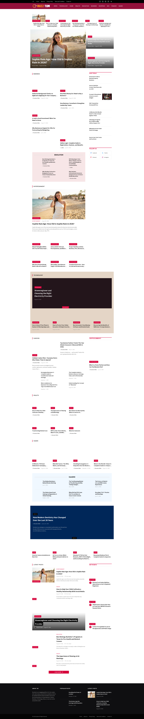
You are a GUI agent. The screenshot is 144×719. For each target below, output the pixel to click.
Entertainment (36, 20)
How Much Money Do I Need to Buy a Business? (71, 94)
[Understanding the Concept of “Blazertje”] (64, 386)
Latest (54, 322)
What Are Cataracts (74, 431)
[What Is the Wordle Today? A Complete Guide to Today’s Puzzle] (103, 453)
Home (37, 1)
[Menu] (33, 1)
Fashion (35, 355)
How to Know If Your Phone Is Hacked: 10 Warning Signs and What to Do (40, 326)
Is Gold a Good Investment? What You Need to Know (44, 119)
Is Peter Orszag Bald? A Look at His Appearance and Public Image (102, 627)
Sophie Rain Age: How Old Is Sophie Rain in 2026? (38, 25)
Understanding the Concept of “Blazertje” (76, 384)
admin (62, 147)
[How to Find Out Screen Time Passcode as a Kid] (107, 88)
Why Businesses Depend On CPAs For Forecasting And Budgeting (43, 129)
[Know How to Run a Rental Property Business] (107, 79)
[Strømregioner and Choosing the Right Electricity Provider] (65, 18)
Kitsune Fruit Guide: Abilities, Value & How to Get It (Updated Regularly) (101, 584)
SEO (108, 6)
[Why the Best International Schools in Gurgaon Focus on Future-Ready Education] (64, 174)
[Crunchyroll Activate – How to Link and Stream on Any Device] (77, 257)
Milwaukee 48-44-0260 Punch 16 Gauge (95, 129)
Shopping (102, 6)
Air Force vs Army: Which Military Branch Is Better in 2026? (60, 556)
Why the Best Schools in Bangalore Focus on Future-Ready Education (49, 173)
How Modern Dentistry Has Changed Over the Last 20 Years (49, 519)
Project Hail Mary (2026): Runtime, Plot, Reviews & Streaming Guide (76, 247)
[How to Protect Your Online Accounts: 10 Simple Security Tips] (62, 317)
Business (94, 6)
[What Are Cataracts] (77, 423)
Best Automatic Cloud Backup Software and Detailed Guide (81, 326)
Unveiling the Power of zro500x (75, 693)
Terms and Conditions (59, 1)
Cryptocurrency (94, 361)
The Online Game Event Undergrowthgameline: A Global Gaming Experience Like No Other (50, 494)
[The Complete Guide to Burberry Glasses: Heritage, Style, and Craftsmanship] (64, 375)
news (55, 6)
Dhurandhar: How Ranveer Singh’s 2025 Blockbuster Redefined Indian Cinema (58, 265)
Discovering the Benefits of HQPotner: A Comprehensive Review (102, 326)
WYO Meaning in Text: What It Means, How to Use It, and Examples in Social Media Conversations (75, 162)
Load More (58, 672)
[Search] (111, 1)
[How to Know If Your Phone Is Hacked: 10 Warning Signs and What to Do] (41, 317)
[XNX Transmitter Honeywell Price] (107, 105)
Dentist (74, 538)
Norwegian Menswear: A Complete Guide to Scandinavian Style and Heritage (47, 375)
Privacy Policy (50, 1)
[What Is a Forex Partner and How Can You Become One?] (100, 351)
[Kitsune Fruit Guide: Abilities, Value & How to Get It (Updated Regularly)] (100, 574)
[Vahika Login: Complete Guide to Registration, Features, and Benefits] (72, 133)
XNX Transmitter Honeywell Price (93, 104)
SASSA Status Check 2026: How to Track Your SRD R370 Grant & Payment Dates (101, 606)
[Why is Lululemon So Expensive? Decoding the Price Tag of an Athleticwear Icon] (36, 386)
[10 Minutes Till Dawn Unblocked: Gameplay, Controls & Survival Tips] (41, 453)
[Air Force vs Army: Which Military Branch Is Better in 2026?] (62, 548)
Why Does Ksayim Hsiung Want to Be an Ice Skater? (39, 265)
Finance (114, 6)
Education (85, 6)
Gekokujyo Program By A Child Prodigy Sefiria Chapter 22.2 (94, 121)
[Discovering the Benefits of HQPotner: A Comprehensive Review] (103, 317)
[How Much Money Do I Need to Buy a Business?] (72, 84)
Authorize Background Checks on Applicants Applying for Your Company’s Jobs (105, 25)
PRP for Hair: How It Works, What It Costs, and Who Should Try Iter (58, 431)
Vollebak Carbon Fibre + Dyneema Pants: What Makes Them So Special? (44, 359)
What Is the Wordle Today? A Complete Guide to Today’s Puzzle (102, 465)
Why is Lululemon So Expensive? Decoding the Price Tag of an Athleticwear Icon (49, 384)
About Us (43, 1)
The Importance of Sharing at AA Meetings (92, 24)
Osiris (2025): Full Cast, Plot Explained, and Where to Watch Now (58, 247)
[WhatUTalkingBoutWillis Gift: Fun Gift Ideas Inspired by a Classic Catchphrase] (40, 239)
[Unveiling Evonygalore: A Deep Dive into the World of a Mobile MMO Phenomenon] (82, 453)
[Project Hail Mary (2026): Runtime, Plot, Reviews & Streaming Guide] (77, 239)
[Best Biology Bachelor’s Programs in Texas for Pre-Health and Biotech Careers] (78, 18)
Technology (63, 6)
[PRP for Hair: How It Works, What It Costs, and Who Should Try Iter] (59, 423)
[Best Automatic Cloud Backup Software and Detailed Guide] (82, 317)
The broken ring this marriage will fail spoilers (75, 702)
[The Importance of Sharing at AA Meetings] (91, 18)
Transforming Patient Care (39, 431)
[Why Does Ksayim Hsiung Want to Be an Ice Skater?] (40, 257)
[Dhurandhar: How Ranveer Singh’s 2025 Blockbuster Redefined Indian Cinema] (59, 257)
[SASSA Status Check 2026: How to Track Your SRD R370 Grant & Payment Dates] (100, 596)
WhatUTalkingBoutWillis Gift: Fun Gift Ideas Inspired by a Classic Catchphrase (40, 247)
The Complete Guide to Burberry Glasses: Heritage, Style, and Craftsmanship (76, 374)
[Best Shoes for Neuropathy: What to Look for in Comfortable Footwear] (77, 403)
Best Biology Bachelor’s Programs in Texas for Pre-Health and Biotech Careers (79, 25)
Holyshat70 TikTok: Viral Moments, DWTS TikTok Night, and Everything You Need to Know (82, 557)
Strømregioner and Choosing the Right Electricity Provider (65, 25)
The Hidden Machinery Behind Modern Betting (49, 482)
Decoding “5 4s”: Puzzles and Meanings (102, 493)
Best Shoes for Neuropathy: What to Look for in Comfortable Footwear (77, 411)
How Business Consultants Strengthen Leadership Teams (72, 104)
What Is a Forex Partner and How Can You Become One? (99, 366)
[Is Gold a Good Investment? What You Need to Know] (44, 109)
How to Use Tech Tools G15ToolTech (95, 138)
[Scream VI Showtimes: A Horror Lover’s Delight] (107, 97)
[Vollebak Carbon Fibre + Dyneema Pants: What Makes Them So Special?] (44, 348)
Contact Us (68, 1)
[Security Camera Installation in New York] (41, 548)
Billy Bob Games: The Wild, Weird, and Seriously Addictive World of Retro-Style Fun (61, 465)
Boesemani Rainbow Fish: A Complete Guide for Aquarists (102, 556)
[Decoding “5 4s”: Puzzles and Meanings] (90, 495)
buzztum (37, 716)
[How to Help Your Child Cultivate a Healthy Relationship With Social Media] (52, 18)
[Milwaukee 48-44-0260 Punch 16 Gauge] (107, 131)
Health (77, 6)
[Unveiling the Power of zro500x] (63, 694)
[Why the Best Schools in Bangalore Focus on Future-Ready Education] (37, 174)
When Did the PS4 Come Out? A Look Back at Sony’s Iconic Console (75, 494)
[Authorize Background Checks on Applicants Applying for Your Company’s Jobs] (105, 18)
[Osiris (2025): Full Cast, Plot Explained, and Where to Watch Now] (59, 239)
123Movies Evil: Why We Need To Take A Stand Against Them (95, 113)
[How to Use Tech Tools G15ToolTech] (107, 140)
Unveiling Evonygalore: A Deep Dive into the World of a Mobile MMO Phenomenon (82, 465)
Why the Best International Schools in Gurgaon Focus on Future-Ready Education (76, 174)
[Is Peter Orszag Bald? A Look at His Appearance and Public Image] (100, 618)
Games (121, 6)
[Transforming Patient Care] (40, 423)
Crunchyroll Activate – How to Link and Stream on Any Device (77, 265)
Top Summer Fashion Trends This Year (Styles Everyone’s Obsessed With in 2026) (72, 345)
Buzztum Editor (35, 65)
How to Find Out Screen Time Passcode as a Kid (95, 87)
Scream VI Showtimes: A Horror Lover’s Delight (95, 96)
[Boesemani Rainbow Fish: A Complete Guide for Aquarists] (103, 548)
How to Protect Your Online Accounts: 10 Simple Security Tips (61, 326)
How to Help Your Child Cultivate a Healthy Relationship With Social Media (52, 25)
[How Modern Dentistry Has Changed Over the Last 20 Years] (93, 522)
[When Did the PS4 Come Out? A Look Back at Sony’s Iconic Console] (64, 495)
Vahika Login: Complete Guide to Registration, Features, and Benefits (71, 144)
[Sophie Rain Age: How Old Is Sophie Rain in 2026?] (38, 18)
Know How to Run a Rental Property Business (94, 78)
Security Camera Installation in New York (41, 556)
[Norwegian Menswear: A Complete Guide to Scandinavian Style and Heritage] (36, 375)
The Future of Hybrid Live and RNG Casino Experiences (101, 482)
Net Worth (92, 579)
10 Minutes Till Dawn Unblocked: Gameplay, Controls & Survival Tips (39, 465)
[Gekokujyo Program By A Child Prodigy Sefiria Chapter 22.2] (107, 122)
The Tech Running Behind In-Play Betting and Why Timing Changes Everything (76, 482)
